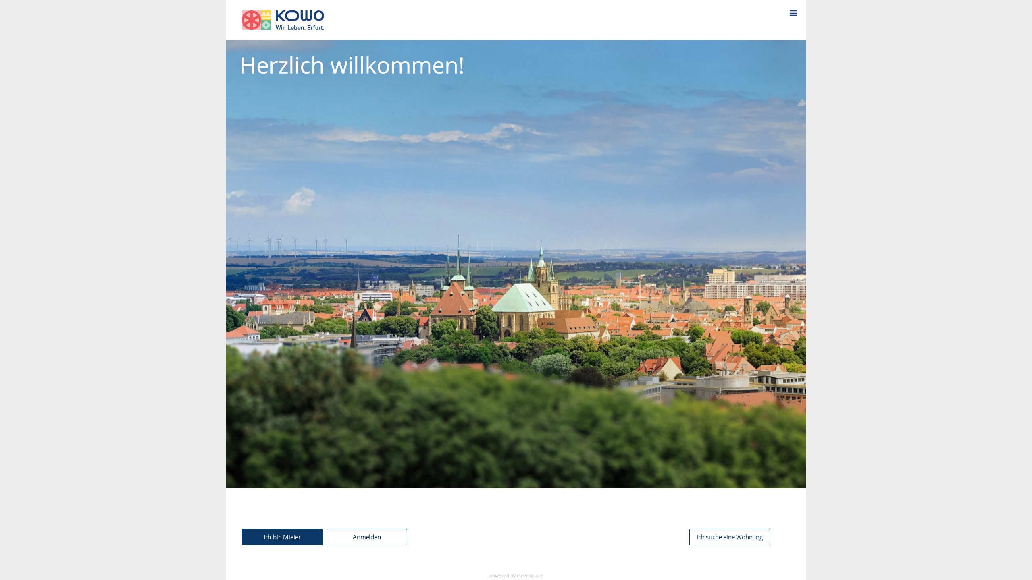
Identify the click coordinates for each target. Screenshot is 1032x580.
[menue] (797, 9)
